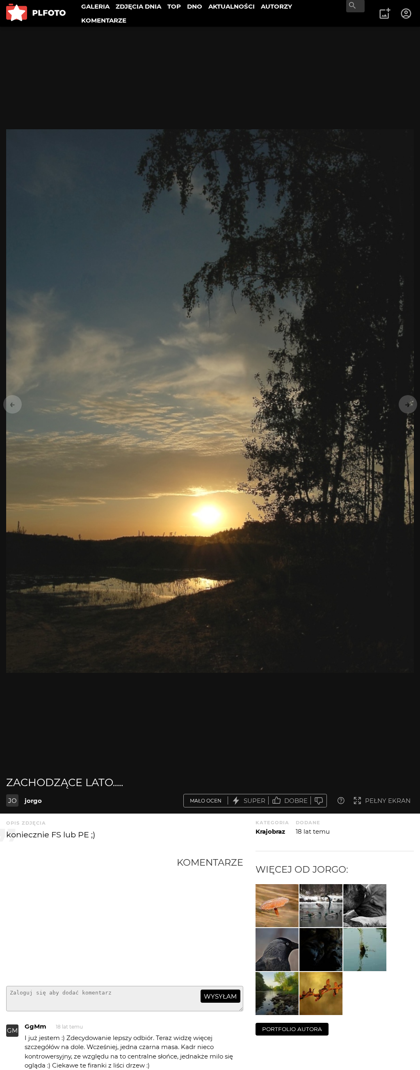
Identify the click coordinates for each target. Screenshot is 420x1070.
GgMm (35, 1026)
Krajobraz (270, 831)
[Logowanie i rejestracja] (406, 13)
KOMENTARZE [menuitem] (103, 20)
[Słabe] (318, 800)
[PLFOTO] (36, 13)
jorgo (33, 801)
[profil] (277, 949)
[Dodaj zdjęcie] (385, 13)
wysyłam (220, 996)
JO (12, 801)
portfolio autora (292, 1029)
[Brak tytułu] (277, 905)
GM (12, 1030)
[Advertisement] (91, 918)
